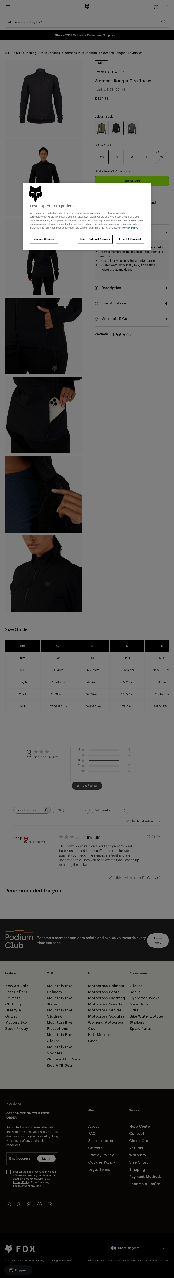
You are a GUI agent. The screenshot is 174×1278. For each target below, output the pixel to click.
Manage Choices (44, 238)
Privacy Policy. (130, 227)
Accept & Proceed (130, 238)
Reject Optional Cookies (95, 238)
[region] (87, 216)
